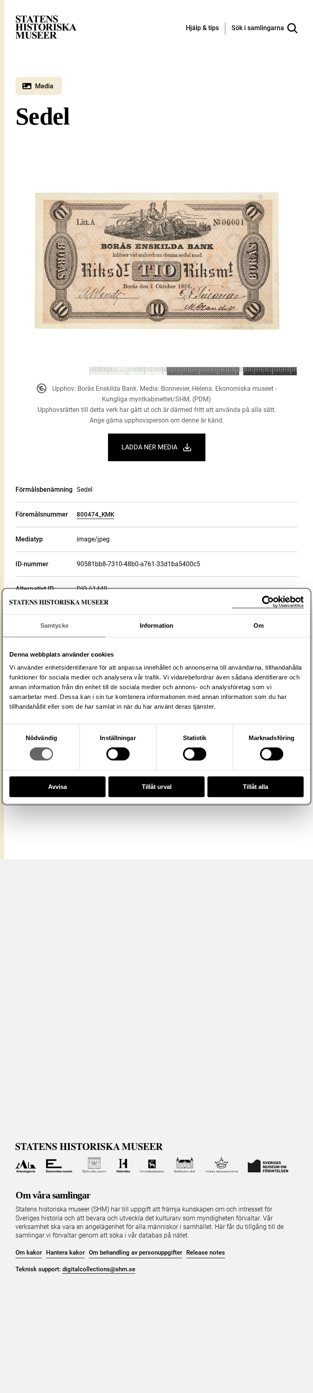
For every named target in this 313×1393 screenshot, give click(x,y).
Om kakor (28, 1252)
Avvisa (57, 786)
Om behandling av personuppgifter (135, 1252)
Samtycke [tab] (54, 625)
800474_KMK (95, 514)
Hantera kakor (65, 1252)
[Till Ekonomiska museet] (59, 1165)
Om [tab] (258, 625)
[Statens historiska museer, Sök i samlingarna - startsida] (46, 26)
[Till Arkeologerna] (25, 1165)
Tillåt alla (255, 786)
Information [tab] (156, 625)
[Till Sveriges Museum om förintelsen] (268, 1165)
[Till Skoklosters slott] (184, 1165)
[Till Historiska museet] (123, 1165)
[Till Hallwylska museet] (94, 1165)
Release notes (205, 1252)
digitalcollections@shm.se (98, 1269)
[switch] (118, 753)
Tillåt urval (157, 786)
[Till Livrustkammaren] (152, 1165)
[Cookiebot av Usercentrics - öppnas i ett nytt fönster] (268, 602)
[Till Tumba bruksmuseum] (221, 1165)
